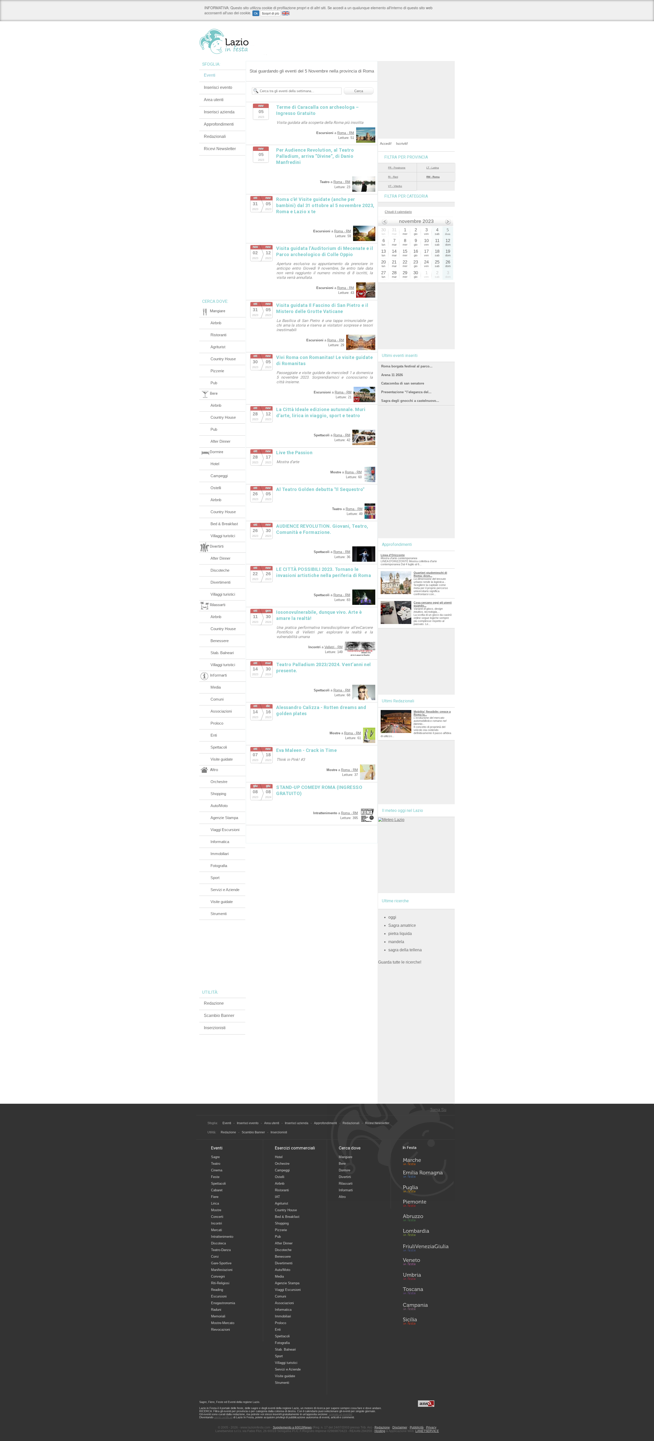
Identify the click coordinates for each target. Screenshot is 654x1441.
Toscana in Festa (426, 1292)
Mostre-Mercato (222, 1323)
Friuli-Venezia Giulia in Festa (426, 1248)
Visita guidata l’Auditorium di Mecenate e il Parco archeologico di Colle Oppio (324, 251)
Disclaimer (399, 1427)
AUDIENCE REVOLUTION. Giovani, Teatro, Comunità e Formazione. (322, 529)
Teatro (215, 1164)
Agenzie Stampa (224, 817)
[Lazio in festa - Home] (233, 41)
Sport (215, 877)
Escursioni (219, 1296)
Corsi (215, 1256)
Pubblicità (417, 1427)
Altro (342, 1197)
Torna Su (438, 1110)
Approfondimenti (219, 124)
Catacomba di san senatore (402, 383)
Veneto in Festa (426, 1263)
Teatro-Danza (221, 1250)
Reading (217, 1290)
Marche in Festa (426, 1161)
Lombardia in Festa (426, 1234)
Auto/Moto (219, 805)
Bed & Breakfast (224, 524)
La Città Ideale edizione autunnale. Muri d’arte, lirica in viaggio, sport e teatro (320, 412)
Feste (215, 1177)
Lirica (215, 1203)
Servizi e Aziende (225, 889)
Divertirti (345, 1177)
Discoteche (220, 570)
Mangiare (345, 1157)
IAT (277, 1197)
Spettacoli (219, 747)
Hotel (215, 464)
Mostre (216, 1210)
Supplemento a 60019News (292, 1427)
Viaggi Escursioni (225, 829)
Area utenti (214, 100)
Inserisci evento (218, 87)
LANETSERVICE (427, 1431)
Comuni (217, 699)
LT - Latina (432, 167)
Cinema (216, 1170)
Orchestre (219, 781)
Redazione (214, 1003)
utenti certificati (223, 1417)
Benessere (220, 641)
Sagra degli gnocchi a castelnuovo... (410, 401)
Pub (214, 383)
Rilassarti (346, 1183)
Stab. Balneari (222, 653)
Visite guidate (222, 759)
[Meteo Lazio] (391, 820)
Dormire (344, 1170)
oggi (392, 917)
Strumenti (219, 913)
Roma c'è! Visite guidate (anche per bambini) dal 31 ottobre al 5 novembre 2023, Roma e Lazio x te (325, 205)
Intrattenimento (222, 1237)
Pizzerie (217, 371)
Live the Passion (294, 452)
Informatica (220, 841)
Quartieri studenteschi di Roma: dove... (430, 574)
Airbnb (216, 323)
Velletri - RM (333, 647)
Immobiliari (220, 853)
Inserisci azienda (219, 112)
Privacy (431, 1427)
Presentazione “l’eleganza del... (406, 392)
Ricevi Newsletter (220, 149)
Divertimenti (220, 582)
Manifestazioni (221, 1270)
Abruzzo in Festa (426, 1219)
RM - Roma (433, 176)
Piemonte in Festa (426, 1204)
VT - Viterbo (395, 186)
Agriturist (218, 347)
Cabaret (217, 1190)
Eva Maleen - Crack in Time (306, 750)
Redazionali (215, 136)
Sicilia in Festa (426, 1321)
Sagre (215, 1157)
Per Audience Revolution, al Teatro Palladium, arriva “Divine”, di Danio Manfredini (315, 156)
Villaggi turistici (223, 536)
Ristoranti (218, 335)
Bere (342, 1164)
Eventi (209, 75)
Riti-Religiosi (220, 1283)
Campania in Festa (426, 1306)
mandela (396, 942)
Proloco (217, 723)
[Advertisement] (416, 93)
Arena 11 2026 (392, 375)
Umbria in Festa (426, 1277)
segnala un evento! (340, 1414)
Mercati (216, 1230)
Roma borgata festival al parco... (407, 366)
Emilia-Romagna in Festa (426, 1175)
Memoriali (218, 1316)
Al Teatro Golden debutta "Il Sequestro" (320, 489)
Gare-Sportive (221, 1263)
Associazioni (221, 711)
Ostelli (216, 488)
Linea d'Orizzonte (393, 555)
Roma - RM (345, 133)
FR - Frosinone (396, 167)
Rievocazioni (220, 1329)
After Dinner (220, 441)
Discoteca (218, 1243)
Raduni (216, 1310)
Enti (214, 735)
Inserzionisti (215, 1028)
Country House (223, 359)
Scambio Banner (219, 1015)
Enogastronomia (223, 1303)
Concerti (217, 1217)
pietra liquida (400, 933)
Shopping (218, 793)
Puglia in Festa (426, 1190)
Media (216, 687)
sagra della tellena (405, 950)
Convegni (218, 1276)
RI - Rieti (393, 176)
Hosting (380, 1431)
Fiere (214, 1197)
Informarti (346, 1190)
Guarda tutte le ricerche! (399, 962)
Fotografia (219, 865)
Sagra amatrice (402, 925)
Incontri (216, 1223)
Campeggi (219, 476)
